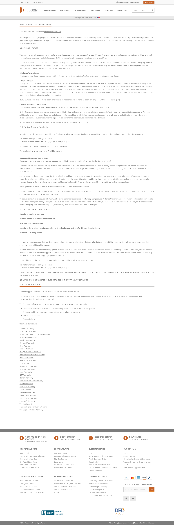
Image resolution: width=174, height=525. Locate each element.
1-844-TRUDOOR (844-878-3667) (129, 2)
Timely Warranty (26, 404)
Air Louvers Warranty (28, 331)
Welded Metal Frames (28, 486)
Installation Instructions (98, 484)
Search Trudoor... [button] (139, 10)
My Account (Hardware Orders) (101, 456)
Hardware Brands (61, 453)
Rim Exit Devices (60, 459)
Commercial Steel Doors (29, 459)
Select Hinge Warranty (28, 398)
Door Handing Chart (97, 489)
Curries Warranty (26, 349)
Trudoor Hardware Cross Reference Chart (137, 463)
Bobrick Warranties (27, 340)
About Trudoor (129, 456)
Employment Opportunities (134, 468)
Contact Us (127, 453)
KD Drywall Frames (27, 484)
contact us (145, 40)
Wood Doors (65, 10)
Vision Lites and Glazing (63, 481)
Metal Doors (49, 10)
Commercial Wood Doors (29, 468)
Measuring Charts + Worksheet (101, 481)
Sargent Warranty (26, 389)
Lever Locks (58, 462)
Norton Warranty (26, 378)
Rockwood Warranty (27, 386)
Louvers (57, 492)
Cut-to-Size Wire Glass (63, 489)
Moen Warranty (26, 372)
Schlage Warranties (27, 392)
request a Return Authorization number (55, 199)
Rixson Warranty (26, 383)
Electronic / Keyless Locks (64, 465)
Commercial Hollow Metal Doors (32, 456)
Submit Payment (95, 470)
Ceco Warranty (25, 346)
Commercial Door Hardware (65, 456)
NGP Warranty (25, 375)
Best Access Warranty (28, 337)
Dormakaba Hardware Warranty (32, 354)
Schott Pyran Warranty (28, 395)
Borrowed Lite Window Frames (32, 492)
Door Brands (24, 453)
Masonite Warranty (27, 369)
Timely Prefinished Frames (30, 489)
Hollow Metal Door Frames (30, 481)
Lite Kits (108, 10)
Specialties (121, 10)
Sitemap (151, 523)
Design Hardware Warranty (30, 352)
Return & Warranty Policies (99, 465)
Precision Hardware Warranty (31, 381)
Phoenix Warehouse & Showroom (136, 459)
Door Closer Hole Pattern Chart (101, 495)
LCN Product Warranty (28, 366)
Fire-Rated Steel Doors (28, 462)
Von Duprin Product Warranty (31, 410)
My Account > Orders (52, 32)
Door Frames (80, 10)
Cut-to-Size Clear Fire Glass (65, 486)
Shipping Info (94, 462)
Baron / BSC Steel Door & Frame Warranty (36, 334)
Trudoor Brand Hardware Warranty (33, 407)
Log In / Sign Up (38, 2)
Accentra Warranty (27, 328)
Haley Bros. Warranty (28, 360)
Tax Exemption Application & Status (103, 468)
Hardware (95, 10)
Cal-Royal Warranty (27, 343)
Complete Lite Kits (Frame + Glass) (67, 484)
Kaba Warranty (25, 363)
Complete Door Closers (63, 468)
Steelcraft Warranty (27, 401)
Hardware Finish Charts (98, 492)
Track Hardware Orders (98, 459)
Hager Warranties (26, 357)
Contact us (87, 76)
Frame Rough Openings (98, 486)
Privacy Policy (113, 523)
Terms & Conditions (140, 523)
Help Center (25, 2)
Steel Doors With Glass (28, 465)
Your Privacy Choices (126, 523)
